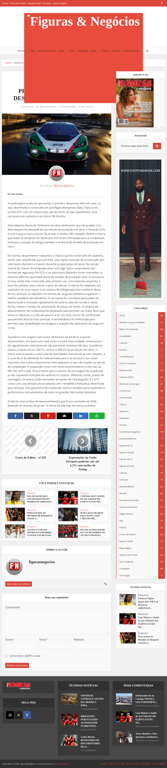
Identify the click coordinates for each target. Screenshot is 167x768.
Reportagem (83, 51)
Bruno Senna (61, 763)
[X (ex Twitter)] (18, 715)
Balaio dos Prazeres (132, 51)
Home (5, 3)
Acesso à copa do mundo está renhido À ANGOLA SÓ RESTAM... (39, 532)
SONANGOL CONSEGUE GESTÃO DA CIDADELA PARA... (92, 700)
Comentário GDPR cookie (24, 656)
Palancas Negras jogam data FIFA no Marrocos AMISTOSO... (40, 499)
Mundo (61, 51)
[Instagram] (10, 715)
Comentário (12, 607)
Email (43, 639)
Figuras (93, 51)
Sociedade (115, 51)
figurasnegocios (48, 106)
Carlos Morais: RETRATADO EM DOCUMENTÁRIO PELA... (90, 742)
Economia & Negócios (47, 51)
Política (32, 51)
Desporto (105, 51)
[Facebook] (27, 715)
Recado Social (34, 3)
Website (79, 639)
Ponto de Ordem (18, 3)
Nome (10, 639)
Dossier (72, 51)
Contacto (46, 3)
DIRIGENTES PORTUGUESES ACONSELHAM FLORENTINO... (89, 721)
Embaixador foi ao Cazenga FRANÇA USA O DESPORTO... (147, 698)
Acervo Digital (59, 3)
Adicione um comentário (147, 705)
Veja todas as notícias (18, 583)
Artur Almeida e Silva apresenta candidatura (147, 735)
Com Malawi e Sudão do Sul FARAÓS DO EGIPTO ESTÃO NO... (92, 499)
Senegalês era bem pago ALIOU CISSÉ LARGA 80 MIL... (91, 516)
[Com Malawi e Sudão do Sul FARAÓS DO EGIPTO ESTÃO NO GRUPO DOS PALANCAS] (128, 618)
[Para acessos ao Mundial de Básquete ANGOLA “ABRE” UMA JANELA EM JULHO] (128, 637)
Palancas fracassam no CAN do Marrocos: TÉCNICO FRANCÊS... (92, 532)
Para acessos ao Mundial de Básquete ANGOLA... (40, 516)
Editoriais (20, 51)
